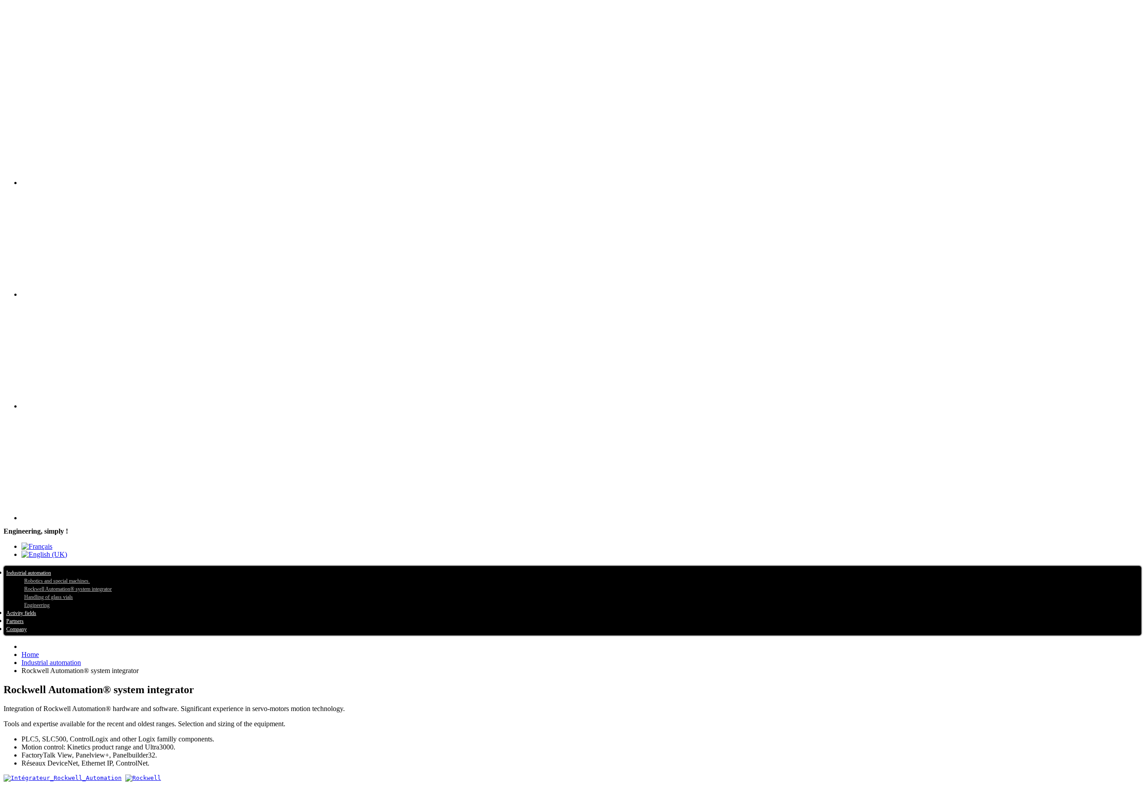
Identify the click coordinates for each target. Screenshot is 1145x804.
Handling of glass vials (48, 597)
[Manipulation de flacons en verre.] (581, 241)
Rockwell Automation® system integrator (68, 589)
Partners (15, 621)
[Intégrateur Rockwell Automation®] (581, 129)
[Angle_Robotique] (581, 352)
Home (30, 654)
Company (16, 629)
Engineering (37, 605)
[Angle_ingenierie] (581, 464)
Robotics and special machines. (57, 581)
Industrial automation (28, 573)
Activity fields (21, 613)
